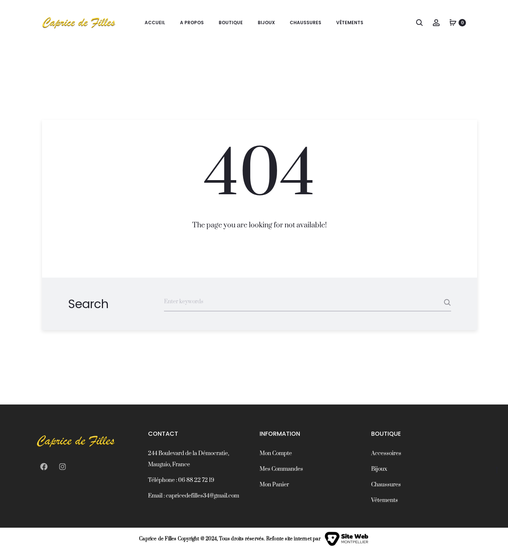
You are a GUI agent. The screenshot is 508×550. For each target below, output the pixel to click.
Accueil (155, 22)
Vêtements (349, 22)
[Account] (436, 22)
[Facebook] (43, 466)
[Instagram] (62, 466)
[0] (453, 22)
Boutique (231, 22)
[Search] (419, 22)
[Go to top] (497, 470)
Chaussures (305, 22)
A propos (192, 22)
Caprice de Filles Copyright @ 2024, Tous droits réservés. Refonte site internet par (230, 539)
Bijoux (266, 22)
